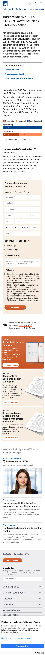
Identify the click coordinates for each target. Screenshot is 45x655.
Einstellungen (6, 638)
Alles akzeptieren (22, 646)
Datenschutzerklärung (26, 638)
